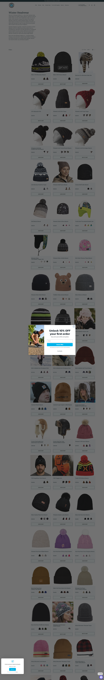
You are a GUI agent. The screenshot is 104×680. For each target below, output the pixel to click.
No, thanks (59, 351)
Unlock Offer (59, 345)
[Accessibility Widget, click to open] (101, 677)
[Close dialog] (74, 326)
